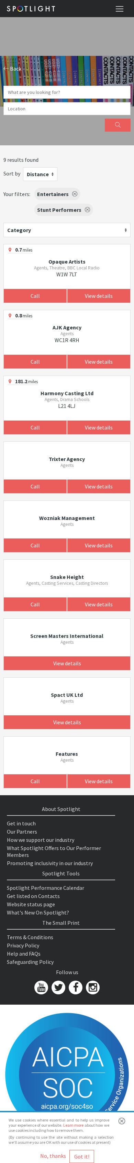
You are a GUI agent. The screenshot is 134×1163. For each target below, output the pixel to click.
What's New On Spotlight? (38, 912)
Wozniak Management (67, 517)
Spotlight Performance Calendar (45, 887)
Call (35, 295)
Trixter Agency (67, 459)
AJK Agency (67, 327)
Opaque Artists (67, 261)
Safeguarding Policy (30, 961)
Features (67, 753)
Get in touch (21, 823)
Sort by (11, 173)
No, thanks (53, 1155)
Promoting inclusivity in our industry (50, 863)
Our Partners (22, 831)
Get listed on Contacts (33, 896)
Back (15, 68)
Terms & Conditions (30, 937)
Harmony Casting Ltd (67, 393)
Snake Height (67, 576)
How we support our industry (40, 839)
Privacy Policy (23, 945)
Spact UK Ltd (67, 694)
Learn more (73, 1125)
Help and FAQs (24, 953)
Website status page (31, 904)
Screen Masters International (66, 635)
